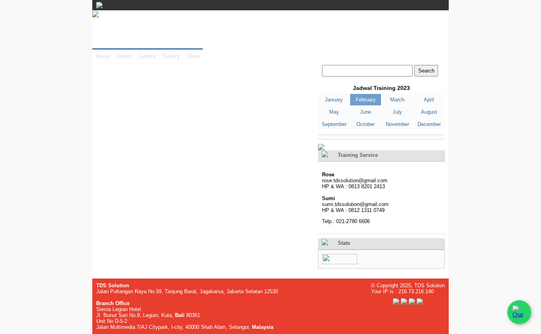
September (334, 124)
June (365, 112)
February (366, 100)
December (429, 124)
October (365, 124)
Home (102, 56)
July (397, 112)
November (397, 124)
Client (192, 56)
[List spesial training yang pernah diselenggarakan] (321, 148)
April (429, 100)
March (397, 100)
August (429, 112)
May (334, 112)
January (334, 100)
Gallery (170, 56)
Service (146, 56)
